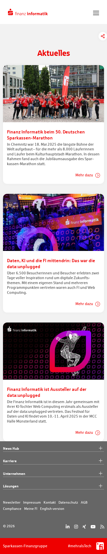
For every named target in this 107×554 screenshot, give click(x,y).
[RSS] (102, 526)
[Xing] (84, 526)
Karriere (10, 461)
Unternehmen (14, 473)
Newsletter (11, 502)
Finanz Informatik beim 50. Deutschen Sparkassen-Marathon (46, 134)
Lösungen (10, 486)
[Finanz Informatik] (28, 12)
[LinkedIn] (67, 526)
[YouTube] (93, 526)
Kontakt (50, 502)
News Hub (11, 448)
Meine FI (30, 509)
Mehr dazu (84, 175)
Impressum (32, 502)
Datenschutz (68, 502)
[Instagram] (76, 526)
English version (52, 509)
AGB (84, 502)
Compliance (12, 509)
